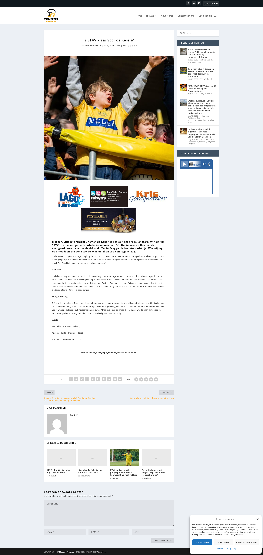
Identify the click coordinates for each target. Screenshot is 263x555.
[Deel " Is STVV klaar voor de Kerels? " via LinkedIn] (98, 379)
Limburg (203, 60)
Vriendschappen (194, 62)
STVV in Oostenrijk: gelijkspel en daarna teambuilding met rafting (123, 472)
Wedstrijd (208, 79)
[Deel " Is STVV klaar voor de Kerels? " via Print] (120, 379)
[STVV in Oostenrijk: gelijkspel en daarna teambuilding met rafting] (124, 457)
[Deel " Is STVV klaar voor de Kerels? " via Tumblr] (87, 379)
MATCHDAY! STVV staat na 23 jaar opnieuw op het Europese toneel (202, 88)
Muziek (209, 60)
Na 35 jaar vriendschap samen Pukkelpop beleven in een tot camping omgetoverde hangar (201, 53)
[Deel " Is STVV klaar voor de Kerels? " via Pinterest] (92, 379)
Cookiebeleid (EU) (207, 16)
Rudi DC (98, 45)
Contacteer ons (186, 16)
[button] (257, 519)
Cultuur (202, 139)
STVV (118, 45)
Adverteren (167, 16)
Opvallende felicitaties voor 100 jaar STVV (90, 471)
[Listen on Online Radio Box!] (209, 164)
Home (139, 16)
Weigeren (223, 542)
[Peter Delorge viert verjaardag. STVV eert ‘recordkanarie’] (156, 457)
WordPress (102, 552)
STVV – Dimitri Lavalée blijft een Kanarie (58, 471)
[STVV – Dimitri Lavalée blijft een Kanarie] (61, 457)
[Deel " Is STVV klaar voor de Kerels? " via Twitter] (76, 379)
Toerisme (202, 142)
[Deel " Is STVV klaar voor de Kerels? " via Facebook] (71, 379)
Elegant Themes (66, 552)
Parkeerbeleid (205, 116)
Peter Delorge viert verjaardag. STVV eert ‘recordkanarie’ (153, 472)
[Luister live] (184, 164)
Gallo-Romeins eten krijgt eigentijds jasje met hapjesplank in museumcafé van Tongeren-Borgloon (201, 133)
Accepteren (202, 542)
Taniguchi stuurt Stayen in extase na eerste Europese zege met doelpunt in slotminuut (201, 73)
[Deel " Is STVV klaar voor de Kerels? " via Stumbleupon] (109, 379)
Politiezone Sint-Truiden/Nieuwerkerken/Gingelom (201, 119)
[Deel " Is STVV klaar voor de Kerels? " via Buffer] (103, 379)
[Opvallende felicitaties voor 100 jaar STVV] (92, 457)
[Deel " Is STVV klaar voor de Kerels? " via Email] (114, 379)
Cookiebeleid (219, 548)
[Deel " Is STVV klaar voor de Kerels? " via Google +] (82, 379)
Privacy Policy (231, 548)
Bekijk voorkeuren (246, 542)
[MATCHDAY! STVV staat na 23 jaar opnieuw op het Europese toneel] (183, 87)
